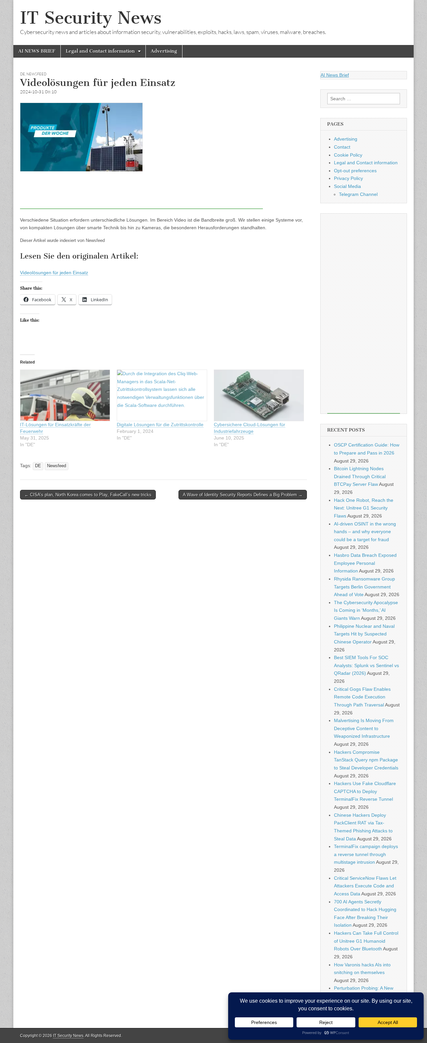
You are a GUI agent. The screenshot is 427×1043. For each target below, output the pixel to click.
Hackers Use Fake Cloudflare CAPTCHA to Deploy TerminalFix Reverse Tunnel (365, 791)
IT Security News (90, 18)
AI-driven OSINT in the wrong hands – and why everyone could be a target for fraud (365, 531)
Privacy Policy (348, 178)
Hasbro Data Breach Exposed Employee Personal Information (365, 562)
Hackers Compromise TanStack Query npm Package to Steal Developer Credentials (366, 759)
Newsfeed (36, 74)
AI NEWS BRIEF (36, 51)
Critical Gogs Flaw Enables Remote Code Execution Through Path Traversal (362, 696)
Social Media (347, 186)
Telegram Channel (358, 194)
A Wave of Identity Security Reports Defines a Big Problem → (243, 494)
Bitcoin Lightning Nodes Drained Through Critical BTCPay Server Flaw (360, 476)
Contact (342, 147)
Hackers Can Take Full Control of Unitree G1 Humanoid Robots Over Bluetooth (366, 940)
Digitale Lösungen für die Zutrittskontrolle (160, 424)
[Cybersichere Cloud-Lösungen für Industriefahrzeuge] (259, 395)
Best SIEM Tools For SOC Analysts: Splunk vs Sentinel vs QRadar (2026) (366, 665)
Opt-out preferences (355, 170)
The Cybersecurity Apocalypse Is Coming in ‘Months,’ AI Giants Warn (366, 610)
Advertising (164, 51)
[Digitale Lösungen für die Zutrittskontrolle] (162, 395)
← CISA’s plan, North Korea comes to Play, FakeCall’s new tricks (87, 494)
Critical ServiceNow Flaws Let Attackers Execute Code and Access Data (365, 885)
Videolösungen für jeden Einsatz (54, 272)
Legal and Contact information (100, 51)
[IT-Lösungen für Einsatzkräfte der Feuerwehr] (65, 395)
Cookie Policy (348, 155)
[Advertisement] (141, 194)
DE (22, 74)
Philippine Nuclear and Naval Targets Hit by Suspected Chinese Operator (364, 633)
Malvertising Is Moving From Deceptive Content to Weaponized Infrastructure (364, 728)
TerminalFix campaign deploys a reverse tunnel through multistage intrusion (366, 854)
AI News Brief (335, 75)
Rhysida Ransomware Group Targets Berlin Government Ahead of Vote (364, 586)
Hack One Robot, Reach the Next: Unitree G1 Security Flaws (363, 508)
